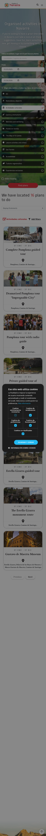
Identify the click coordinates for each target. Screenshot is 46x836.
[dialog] (23, 418)
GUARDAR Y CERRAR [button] (26, 442)
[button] (22, 448)
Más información (24, 403)
